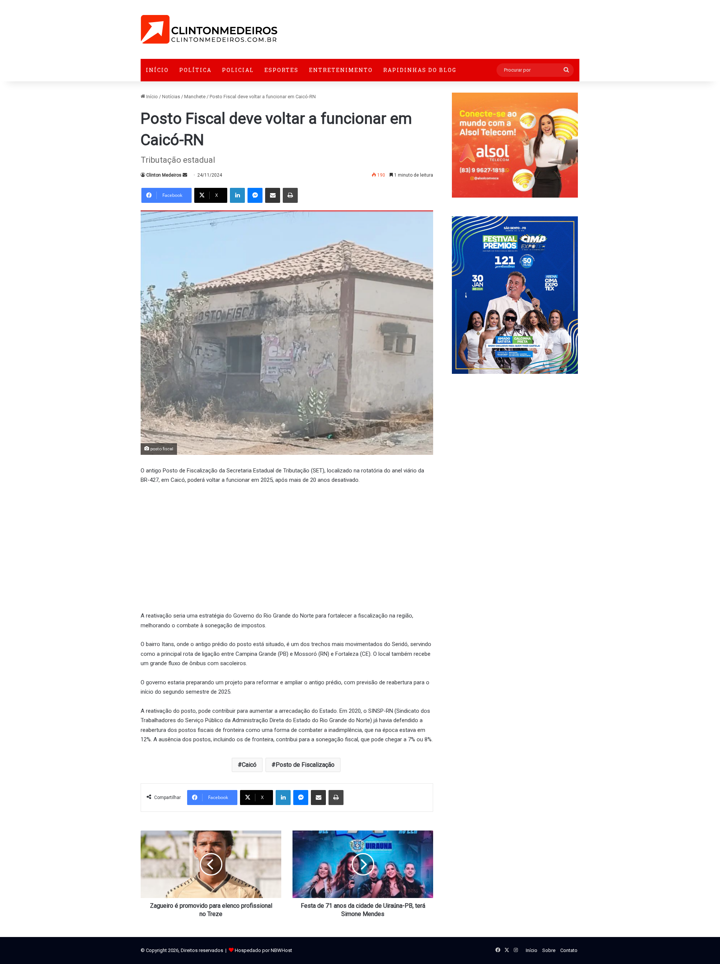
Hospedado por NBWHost (263, 950)
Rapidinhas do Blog (419, 69)
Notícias (171, 96)
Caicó (249, 764)
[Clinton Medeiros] (209, 29)
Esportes (281, 69)
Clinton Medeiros (164, 175)
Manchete (195, 96)
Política (195, 69)
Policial (238, 69)
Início (157, 69)
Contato (569, 950)
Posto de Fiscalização (305, 764)
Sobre (548, 950)
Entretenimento (341, 69)
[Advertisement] (287, 547)
